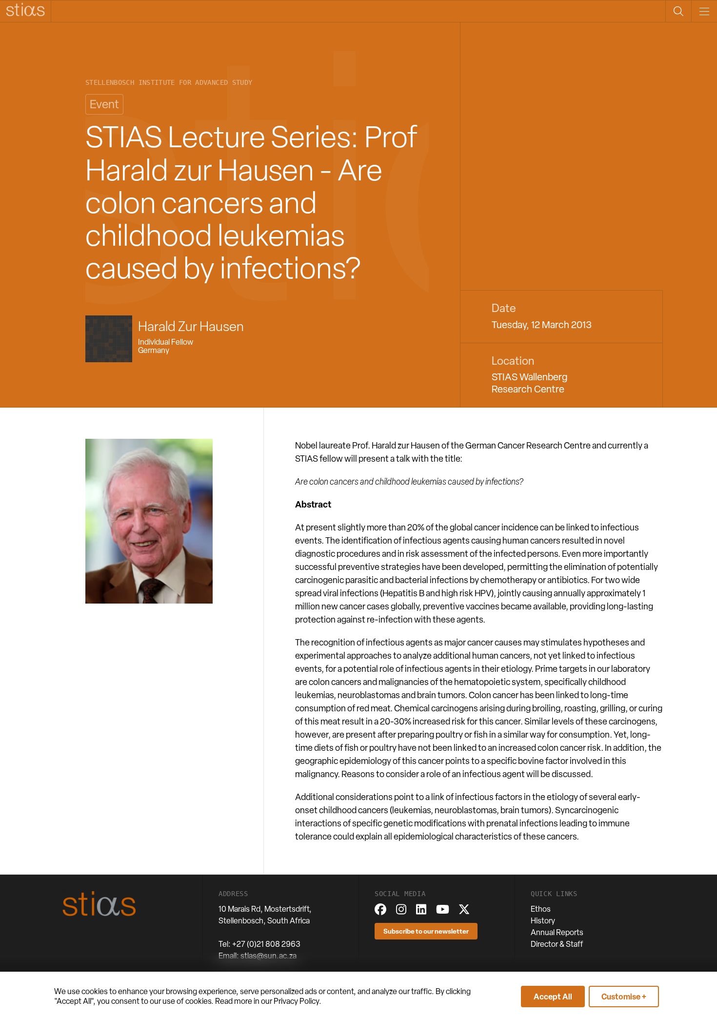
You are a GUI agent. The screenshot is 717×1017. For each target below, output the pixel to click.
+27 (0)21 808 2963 (266, 944)
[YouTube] (442, 909)
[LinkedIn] (421, 909)
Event (104, 104)
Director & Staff (557, 944)
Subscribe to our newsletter (426, 931)
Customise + (623, 996)
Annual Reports (557, 932)
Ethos (541, 909)
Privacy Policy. (297, 1001)
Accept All (553, 996)
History (543, 921)
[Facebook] (380, 909)
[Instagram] (401, 909)
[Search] (678, 11)
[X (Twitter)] (464, 909)
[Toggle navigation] (704, 11)
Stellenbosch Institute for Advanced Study (168, 82)
